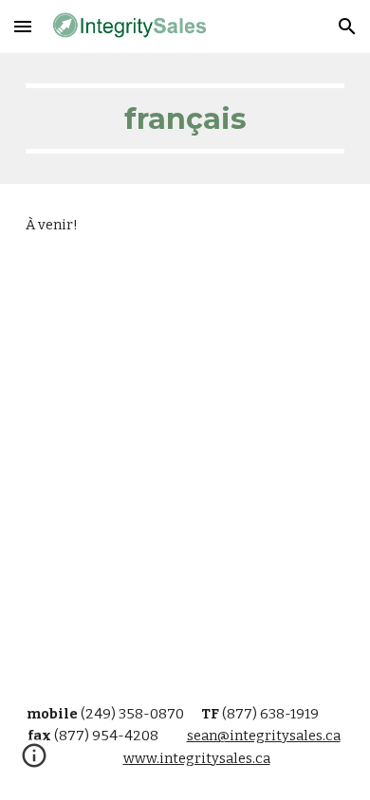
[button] (23, 26)
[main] (185, 118)
